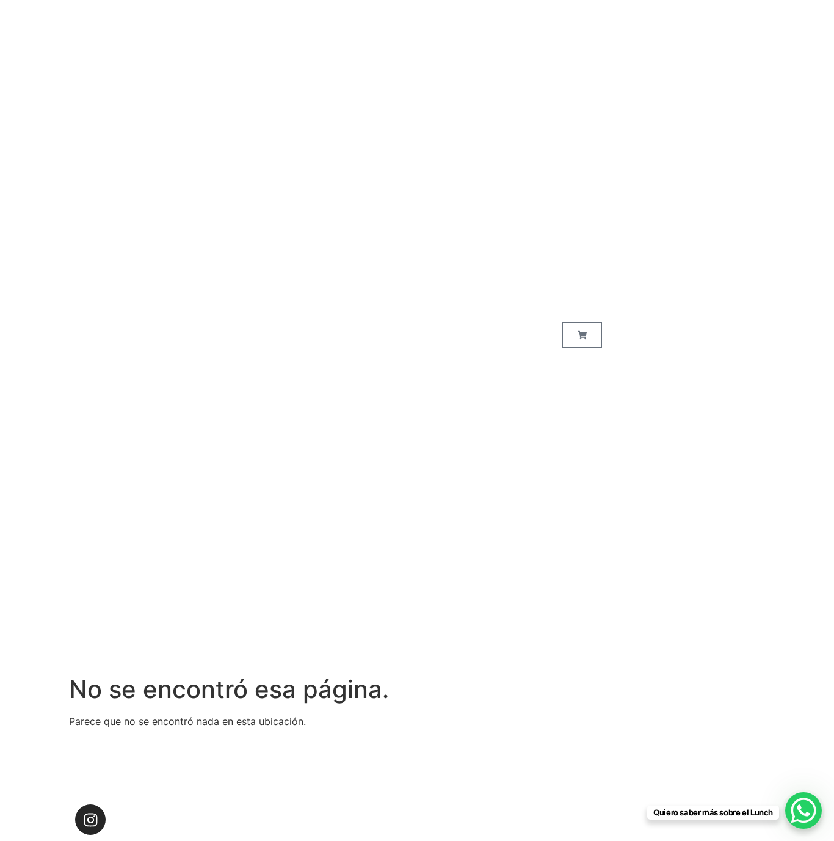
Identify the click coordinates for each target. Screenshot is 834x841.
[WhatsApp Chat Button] (803, 810)
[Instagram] (90, 819)
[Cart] (582, 335)
